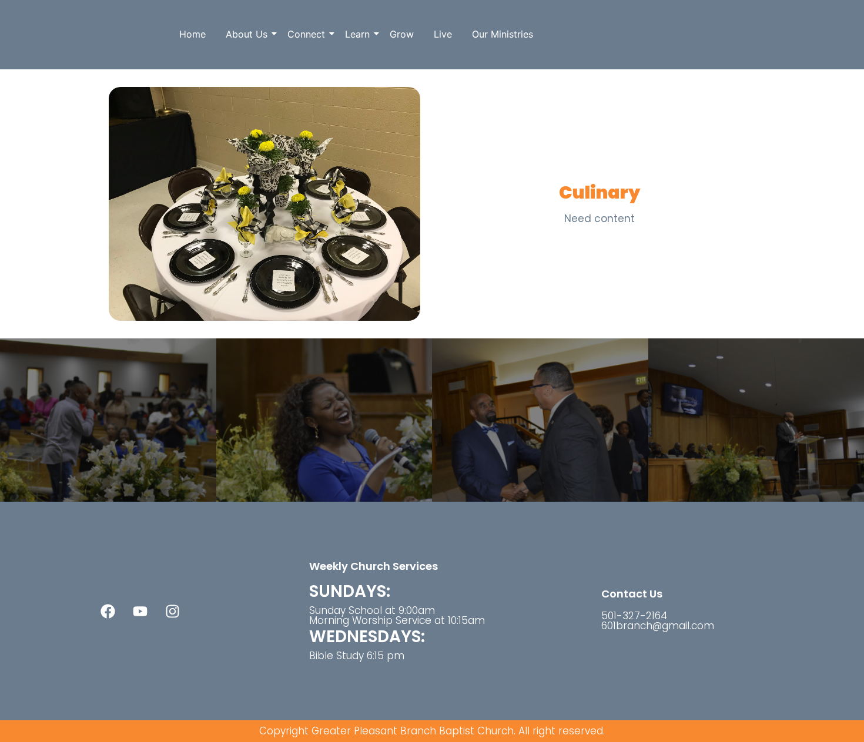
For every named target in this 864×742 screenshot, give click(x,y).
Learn (357, 34)
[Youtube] (140, 611)
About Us (246, 34)
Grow (402, 34)
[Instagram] (172, 611)
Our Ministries (502, 34)
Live (443, 34)
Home (192, 34)
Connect (306, 34)
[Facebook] (107, 611)
